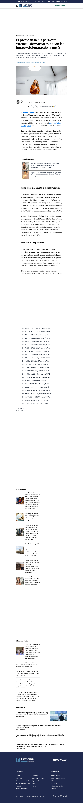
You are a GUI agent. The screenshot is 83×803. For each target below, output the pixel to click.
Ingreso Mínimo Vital (22, 789)
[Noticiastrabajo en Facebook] (53, 796)
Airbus (39, 1)
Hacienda (18, 786)
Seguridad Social (36, 781)
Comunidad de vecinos (38, 778)
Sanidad (63, 1)
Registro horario (56, 1)
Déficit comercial (46, 1)
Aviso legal (54, 783)
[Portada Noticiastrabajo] (25, 760)
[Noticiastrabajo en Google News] (66, 796)
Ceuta (34, 1)
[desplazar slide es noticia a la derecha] (66, 1)
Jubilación (35, 775)
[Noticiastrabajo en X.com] (56, 796)
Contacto (53, 789)
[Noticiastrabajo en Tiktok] (61, 796)
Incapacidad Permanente (23, 783)
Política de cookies (56, 781)
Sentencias (19, 778)
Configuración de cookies (58, 778)
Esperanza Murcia (26, 101)
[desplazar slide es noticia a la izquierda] (23, 1)
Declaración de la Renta (23, 781)
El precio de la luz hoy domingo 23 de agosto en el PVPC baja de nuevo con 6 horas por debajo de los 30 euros (46, 175)
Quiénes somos (55, 775)
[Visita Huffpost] (60, 5)
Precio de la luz (28, 1)
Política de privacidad (57, 786)
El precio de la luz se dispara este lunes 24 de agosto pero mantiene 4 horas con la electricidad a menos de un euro (45, 165)
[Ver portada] (25, 5)
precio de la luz (29, 112)
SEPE (33, 783)
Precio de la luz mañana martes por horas (31, 62)
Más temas (35, 786)
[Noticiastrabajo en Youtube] (63, 796)
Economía (28, 411)
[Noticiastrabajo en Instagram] (58, 796)
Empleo (18, 775)
